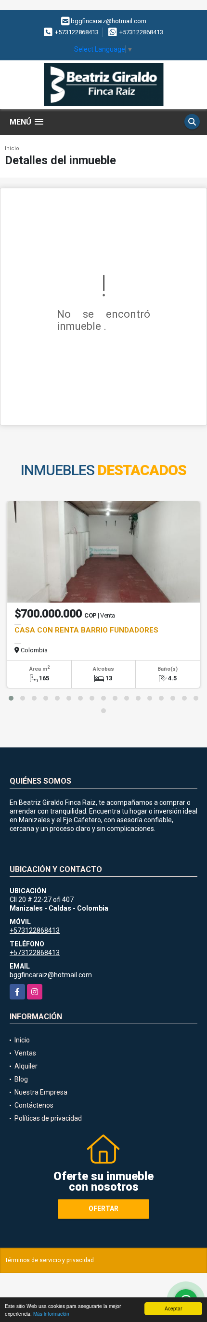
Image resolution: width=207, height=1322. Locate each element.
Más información (51, 1313)
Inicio (12, 148)
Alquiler (26, 1066)
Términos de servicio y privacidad (49, 1260)
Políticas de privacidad (48, 1118)
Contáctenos (33, 1105)
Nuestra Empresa (40, 1092)
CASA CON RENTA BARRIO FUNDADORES (86, 630)
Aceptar (173, 1308)
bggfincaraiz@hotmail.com (51, 975)
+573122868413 (77, 32)
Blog (21, 1079)
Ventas (25, 1053)
